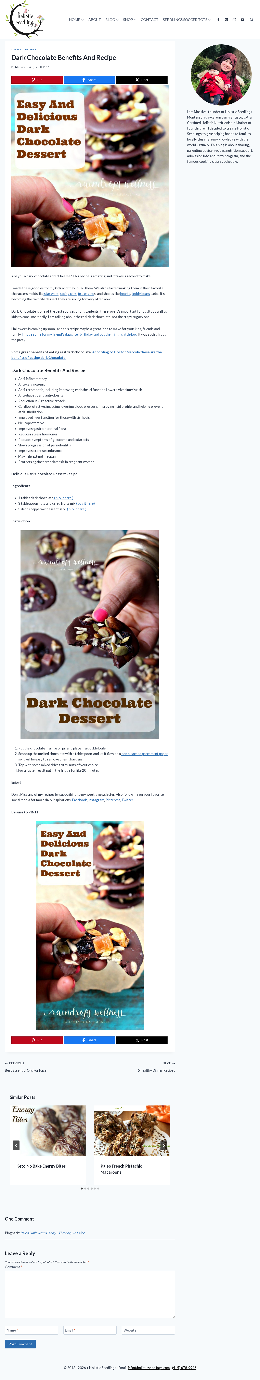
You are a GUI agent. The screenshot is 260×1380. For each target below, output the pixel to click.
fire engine (86, 293)
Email (70, 1330)
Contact (149, 19)
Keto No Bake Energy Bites (41, 1166)
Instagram (96, 800)
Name (12, 1330)
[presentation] (48, 1130)
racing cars (68, 293)
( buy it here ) (63, 498)
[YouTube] (242, 19)
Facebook (79, 800)
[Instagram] (234, 19)
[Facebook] (218, 19)
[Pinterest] (226, 19)
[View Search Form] (251, 19)
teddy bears (141, 293)
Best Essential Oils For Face (25, 1067)
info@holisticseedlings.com (149, 1368)
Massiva (20, 67)
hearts (125, 293)
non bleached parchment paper (144, 754)
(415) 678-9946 (184, 1368)
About (94, 19)
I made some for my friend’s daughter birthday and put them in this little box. (80, 334)
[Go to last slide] (16, 1145)
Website (130, 1330)
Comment (13, 1267)
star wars (50, 293)
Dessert (17, 49)
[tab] (82, 1189)
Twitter (127, 800)
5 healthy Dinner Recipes (156, 1067)
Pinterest (113, 800)
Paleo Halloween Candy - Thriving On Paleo (52, 1233)
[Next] (163, 1145)
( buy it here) (85, 503)
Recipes (30, 49)
